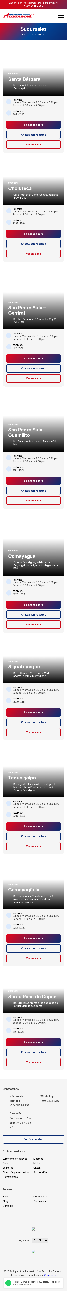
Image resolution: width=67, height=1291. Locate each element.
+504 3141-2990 (33, 5)
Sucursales (33, 29)
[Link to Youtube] (45, 1240)
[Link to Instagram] (40, 1240)
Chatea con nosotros (33, 134)
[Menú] (61, 15)
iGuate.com (50, 1275)
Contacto (8, 1205)
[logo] (18, 15)
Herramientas (10, 1176)
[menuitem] (61, 15)
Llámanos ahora (33, 124)
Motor (37, 1163)
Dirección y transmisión (16, 1172)
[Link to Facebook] (34, 1240)
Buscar (51, 15)
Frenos (7, 1163)
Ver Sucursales (33, 1139)
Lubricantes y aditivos (15, 1158)
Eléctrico (38, 1158)
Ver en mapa (33, 144)
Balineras (8, 1167)
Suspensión (40, 1172)
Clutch (37, 1167)
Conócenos (40, 1196)
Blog (5, 1201)
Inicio (6, 1196)
